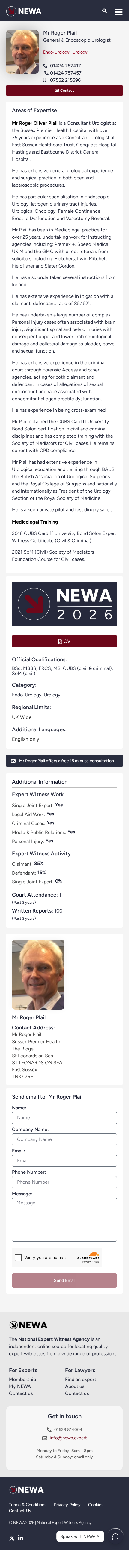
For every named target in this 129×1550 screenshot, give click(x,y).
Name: (19, 1108)
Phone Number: (29, 1172)
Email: (18, 1151)
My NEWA (20, 1386)
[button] (104, 11)
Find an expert (80, 1379)
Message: (22, 1194)
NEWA (29, 11)
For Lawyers (80, 1370)
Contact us (21, 1393)
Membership (22, 1379)
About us (74, 1386)
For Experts (23, 1370)
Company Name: (30, 1129)
